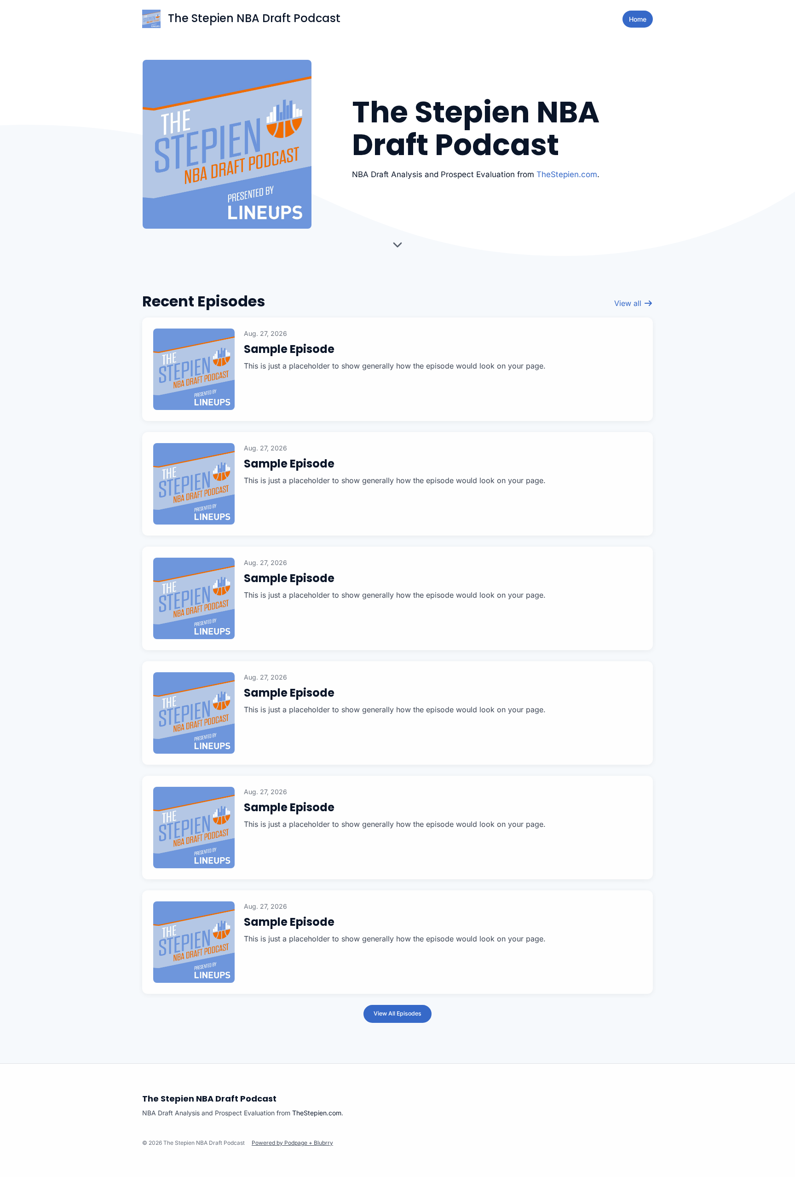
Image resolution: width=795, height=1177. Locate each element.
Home (637, 19)
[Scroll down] (397, 247)
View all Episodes (397, 1013)
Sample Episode (289, 349)
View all (629, 303)
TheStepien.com (566, 174)
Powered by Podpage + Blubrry (292, 1142)
